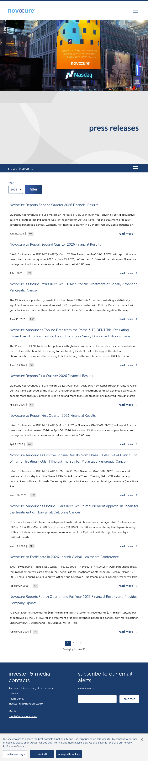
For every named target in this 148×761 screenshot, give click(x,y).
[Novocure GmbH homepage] (21, 10)
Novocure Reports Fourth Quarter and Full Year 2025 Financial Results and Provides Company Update (73, 600)
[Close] (142, 739)
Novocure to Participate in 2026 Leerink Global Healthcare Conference (64, 557)
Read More (126, 233)
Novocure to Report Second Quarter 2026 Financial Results (55, 245)
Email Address (86, 688)
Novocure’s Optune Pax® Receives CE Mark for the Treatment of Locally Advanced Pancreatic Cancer (73, 287)
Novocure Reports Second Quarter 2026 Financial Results (54, 205)
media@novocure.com (23, 716)
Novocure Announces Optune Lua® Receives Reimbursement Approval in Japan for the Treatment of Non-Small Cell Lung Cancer (74, 509)
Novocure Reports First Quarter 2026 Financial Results (51, 376)
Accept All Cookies (69, 754)
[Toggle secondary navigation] (135, 168)
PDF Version (30, 233)
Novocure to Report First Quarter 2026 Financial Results (53, 416)
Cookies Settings (15, 754)
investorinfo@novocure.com (26, 703)
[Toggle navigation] (135, 10)
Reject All (42, 754)
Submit (129, 699)
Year (10, 183)
